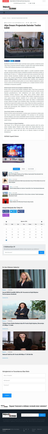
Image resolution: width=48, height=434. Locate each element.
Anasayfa (4, 18)
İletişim (33, 431)
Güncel (10, 179)
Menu (4, 12)
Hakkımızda (39, 429)
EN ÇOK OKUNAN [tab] (31, 169)
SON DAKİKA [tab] (16, 169)
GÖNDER (7, 395)
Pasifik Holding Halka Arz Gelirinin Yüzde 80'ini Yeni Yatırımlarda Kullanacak (27, 188)
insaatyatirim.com (6, 429)
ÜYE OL (42, 415)
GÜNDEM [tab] (23, 169)
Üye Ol (41, 252)
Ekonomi (8, 18)
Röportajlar (10, 172)
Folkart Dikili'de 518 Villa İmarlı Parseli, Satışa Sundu (21, 202)
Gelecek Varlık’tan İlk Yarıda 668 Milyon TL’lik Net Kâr (17, 354)
